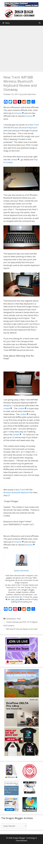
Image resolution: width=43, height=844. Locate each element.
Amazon (18, 113)
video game (15, 599)
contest (14, 159)
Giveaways (11, 618)
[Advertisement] (21, 48)
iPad (19, 618)
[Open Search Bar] (39, 23)
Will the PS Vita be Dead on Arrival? (22, 629)
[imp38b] (21, 179)
